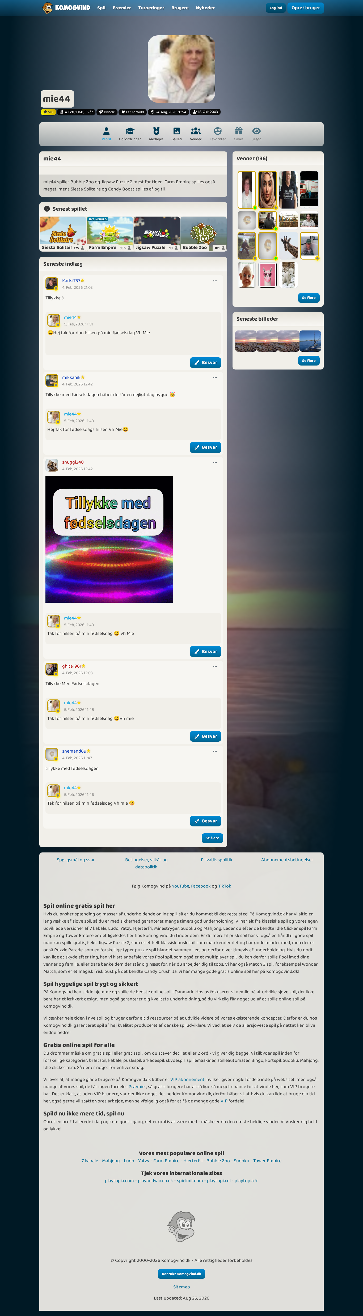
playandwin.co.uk (155, 1181)
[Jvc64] (267, 220)
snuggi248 (73, 462)
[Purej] (288, 246)
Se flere (212, 838)
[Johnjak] (309, 246)
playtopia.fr (246, 1181)
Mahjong (111, 1161)
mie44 (70, 317)
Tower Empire (267, 1161)
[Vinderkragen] (288, 190)
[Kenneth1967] (247, 246)
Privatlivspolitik (217, 860)
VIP (224, 1101)
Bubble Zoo (218, 1161)
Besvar (209, 362)
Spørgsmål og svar (76, 860)
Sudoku (241, 1161)
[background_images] (246, 341)
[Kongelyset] (288, 220)
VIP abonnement (187, 1079)
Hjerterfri (192, 1161)
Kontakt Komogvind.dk (181, 1274)
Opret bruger (305, 8)
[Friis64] (309, 190)
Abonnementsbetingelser (287, 860)
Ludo (129, 1161)
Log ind (276, 8)
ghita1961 (71, 666)
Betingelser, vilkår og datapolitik (146, 863)
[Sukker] (267, 275)
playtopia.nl (219, 1181)
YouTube (180, 886)
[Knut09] (288, 275)
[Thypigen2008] (247, 190)
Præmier (137, 1086)
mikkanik (71, 377)
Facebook (201, 886)
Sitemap (181, 1287)
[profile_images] (267, 341)
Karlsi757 (71, 281)
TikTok (224, 886)
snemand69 (74, 751)
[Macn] (247, 220)
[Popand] (309, 220)
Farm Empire (166, 1161)
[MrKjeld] (267, 246)
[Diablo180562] (247, 275)
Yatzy (143, 1161)
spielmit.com (190, 1181)
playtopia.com (119, 1181)
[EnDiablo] (267, 190)
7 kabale (90, 1161)
